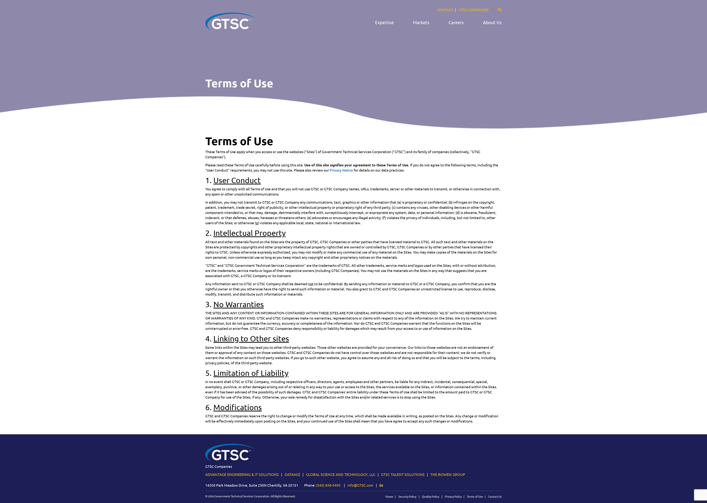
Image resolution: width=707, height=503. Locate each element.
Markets (421, 22)
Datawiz (292, 474)
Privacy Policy (453, 496)
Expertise (384, 22)
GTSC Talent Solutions (403, 474)
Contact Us (495, 496)
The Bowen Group (447, 474)
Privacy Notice (341, 170)
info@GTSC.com (360, 485)
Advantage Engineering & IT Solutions (242, 474)
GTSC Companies (474, 10)
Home (389, 496)
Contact (445, 10)
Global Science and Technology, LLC (340, 474)
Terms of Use (475, 496)
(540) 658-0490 (328, 485)
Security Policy (407, 496)
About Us (492, 22)
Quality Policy (431, 496)
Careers (456, 22)
